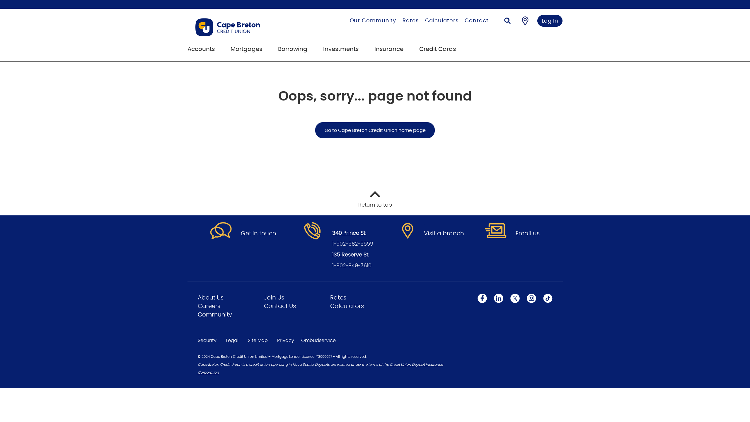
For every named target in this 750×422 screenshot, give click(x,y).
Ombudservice (318, 340)
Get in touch (258, 233)
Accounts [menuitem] (201, 49)
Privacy (285, 340)
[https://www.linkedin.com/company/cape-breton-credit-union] (498, 298)
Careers (209, 306)
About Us (211, 298)
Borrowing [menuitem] (292, 49)
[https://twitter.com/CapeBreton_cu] (515, 298)
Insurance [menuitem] (388, 49)
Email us (528, 233)
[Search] (507, 21)
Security (207, 340)
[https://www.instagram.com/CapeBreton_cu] (531, 298)
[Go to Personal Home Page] (247, 27)
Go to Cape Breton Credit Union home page (375, 130)
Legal (232, 340)
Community (215, 315)
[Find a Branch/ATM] (525, 20)
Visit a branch (444, 233)
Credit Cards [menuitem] (437, 49)
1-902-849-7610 (351, 265)
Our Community (373, 20)
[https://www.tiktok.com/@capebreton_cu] (548, 298)
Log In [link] (550, 21)
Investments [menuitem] (341, 49)
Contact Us (280, 306)
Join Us (274, 298)
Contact (476, 20)
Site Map (258, 340)
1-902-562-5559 (352, 244)
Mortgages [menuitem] (246, 49)
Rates (411, 20)
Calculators (441, 20)
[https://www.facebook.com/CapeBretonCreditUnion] (482, 298)
